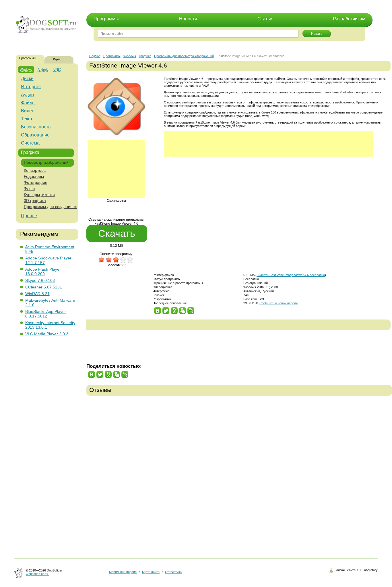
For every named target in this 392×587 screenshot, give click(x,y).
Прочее (29, 215)
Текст (26, 118)
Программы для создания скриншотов (60, 206)
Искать (316, 34)
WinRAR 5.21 (37, 293)
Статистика (173, 571)
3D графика (35, 200)
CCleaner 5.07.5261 (43, 287)
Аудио (27, 94)
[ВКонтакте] (158, 309)
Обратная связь (37, 574)
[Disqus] (239, 473)
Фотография (35, 182)
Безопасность (36, 126)
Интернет (31, 86)
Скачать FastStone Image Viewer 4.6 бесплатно (291, 275)
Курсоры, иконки (39, 194)
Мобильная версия (123, 571)
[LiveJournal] (191, 309)
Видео (27, 110)
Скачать (116, 233)
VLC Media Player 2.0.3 (46, 334)
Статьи (264, 18)
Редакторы (34, 176)
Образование (35, 134)
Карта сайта (151, 571)
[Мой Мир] (182, 309)
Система (30, 143)
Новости (188, 18)
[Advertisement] (116, 169)
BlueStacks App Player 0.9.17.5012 (45, 313)
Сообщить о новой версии (278, 303)
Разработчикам (349, 18)
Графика (30, 152)
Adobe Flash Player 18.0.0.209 (43, 271)
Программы (106, 18)
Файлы (28, 102)
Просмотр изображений (46, 162)
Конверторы (35, 170)
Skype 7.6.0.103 (40, 280)
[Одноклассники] (174, 309)
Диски (27, 78)
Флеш (29, 188)
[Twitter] (166, 309)
